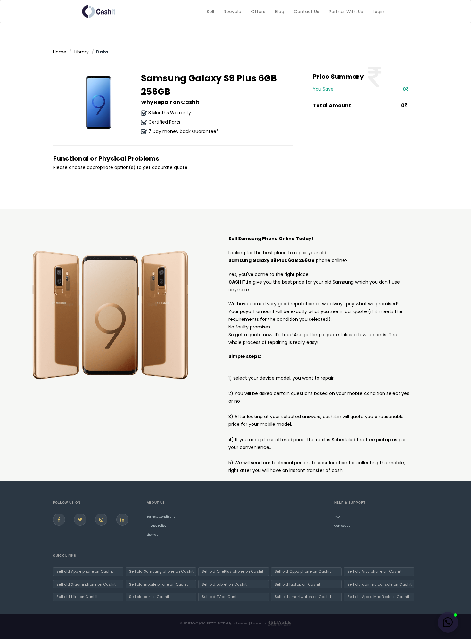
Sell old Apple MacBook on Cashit (378, 596)
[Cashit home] (98, 11)
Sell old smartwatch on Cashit (303, 596)
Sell (210, 11)
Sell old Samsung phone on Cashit (161, 571)
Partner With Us (346, 11)
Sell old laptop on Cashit (297, 584)
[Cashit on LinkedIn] (122, 520)
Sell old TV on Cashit (221, 596)
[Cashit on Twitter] (80, 520)
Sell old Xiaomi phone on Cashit (86, 584)
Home (59, 52)
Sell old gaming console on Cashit (379, 584)
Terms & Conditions (161, 517)
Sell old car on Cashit (149, 596)
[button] (448, 622)
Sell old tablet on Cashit (224, 584)
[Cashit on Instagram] (101, 520)
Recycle (232, 11)
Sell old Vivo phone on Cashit (374, 571)
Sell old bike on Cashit (77, 596)
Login (378, 11)
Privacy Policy (156, 526)
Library (81, 52)
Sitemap (152, 535)
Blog (279, 11)
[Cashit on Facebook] (59, 520)
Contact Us (306, 11)
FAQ (337, 517)
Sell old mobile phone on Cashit (158, 584)
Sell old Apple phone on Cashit (84, 571)
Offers (258, 11)
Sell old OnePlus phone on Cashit (232, 571)
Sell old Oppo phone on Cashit (303, 571)
